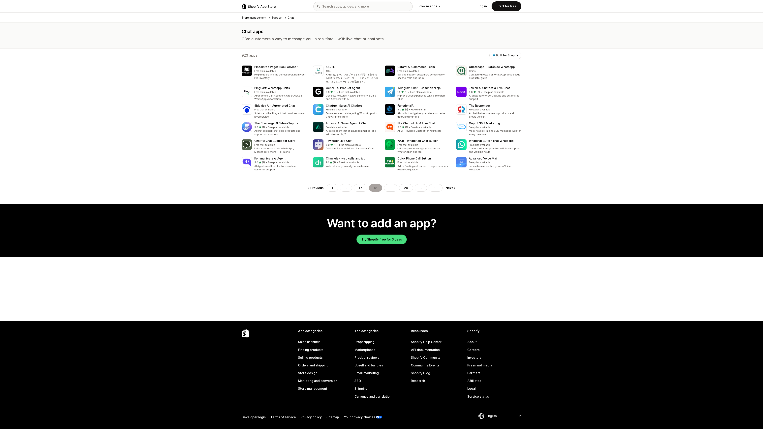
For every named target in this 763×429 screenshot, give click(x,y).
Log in (482, 6)
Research (418, 381)
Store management (312, 388)
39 (436, 188)
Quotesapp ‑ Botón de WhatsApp (492, 67)
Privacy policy (311, 417)
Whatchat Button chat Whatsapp (491, 140)
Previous (316, 188)
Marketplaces (364, 350)
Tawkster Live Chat (339, 140)
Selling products (310, 357)
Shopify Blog (420, 373)
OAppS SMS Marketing (484, 123)
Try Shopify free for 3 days (381, 239)
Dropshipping (364, 342)
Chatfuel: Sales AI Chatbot (344, 105)
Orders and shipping (313, 365)
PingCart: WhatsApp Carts (272, 88)
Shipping (361, 388)
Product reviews (366, 357)
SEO (357, 381)
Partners (473, 373)
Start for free (506, 6)
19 (390, 188)
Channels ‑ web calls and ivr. (345, 158)
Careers (473, 350)
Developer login (254, 417)
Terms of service (283, 417)
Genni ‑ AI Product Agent (343, 88)
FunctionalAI (405, 105)
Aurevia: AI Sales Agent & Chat (347, 123)
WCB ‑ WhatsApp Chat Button (417, 140)
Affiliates (474, 381)
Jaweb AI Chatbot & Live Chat (489, 88)
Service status (478, 396)
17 (360, 188)
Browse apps (427, 6)
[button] (274, 73)
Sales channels (309, 342)
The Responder (479, 105)
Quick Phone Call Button (414, 158)
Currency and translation (372, 396)
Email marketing (366, 373)
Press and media (479, 365)
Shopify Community (426, 357)
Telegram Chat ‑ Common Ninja (419, 88)
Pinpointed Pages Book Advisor (275, 67)
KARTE (330, 67)
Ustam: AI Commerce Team (416, 67)
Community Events (425, 365)
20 (406, 188)
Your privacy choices (359, 417)
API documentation (425, 350)
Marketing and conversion (317, 381)
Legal (471, 388)
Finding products (310, 350)
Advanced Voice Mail (483, 158)
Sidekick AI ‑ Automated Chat (274, 105)
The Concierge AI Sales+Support (276, 123)
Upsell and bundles (368, 365)
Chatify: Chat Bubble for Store (274, 140)
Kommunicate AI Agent (270, 158)
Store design (307, 373)
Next (449, 188)
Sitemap (332, 417)
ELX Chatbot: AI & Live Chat (416, 123)
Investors (474, 357)
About (472, 342)
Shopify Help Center (426, 342)
